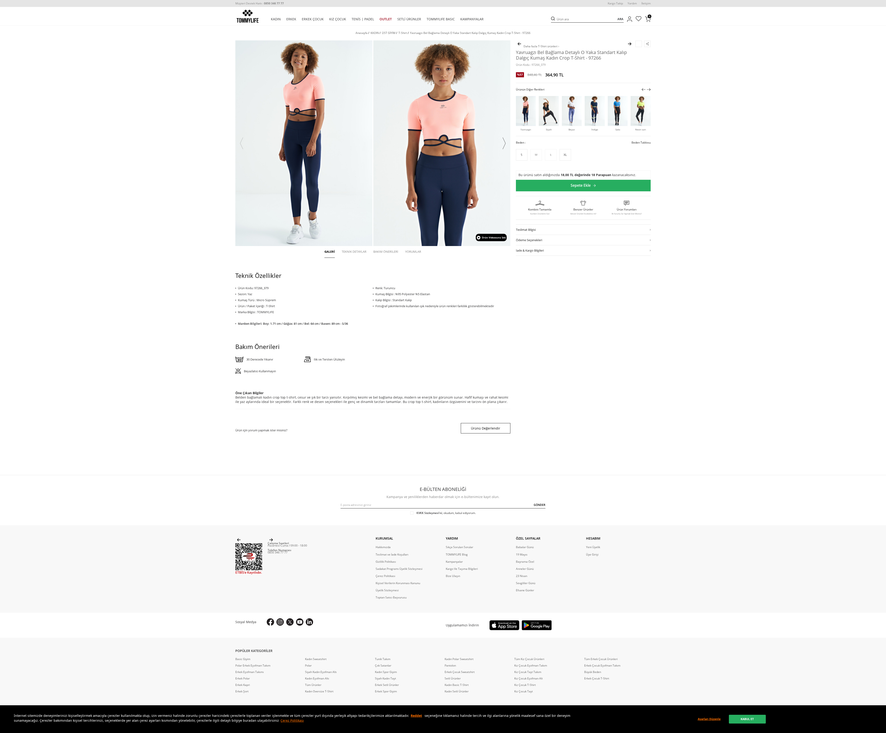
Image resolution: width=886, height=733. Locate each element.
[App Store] (504, 625)
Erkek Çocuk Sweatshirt (460, 672)
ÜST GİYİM (388, 33)
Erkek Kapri (242, 685)
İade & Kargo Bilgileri (530, 250)
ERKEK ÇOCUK (313, 19)
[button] (241, 143)
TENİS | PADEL (363, 19)
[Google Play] (537, 625)
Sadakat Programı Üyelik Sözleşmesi (399, 569)
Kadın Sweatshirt (315, 659)
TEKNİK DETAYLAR (354, 251)
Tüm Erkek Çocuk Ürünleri (601, 659)
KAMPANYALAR (472, 19)
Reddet (416, 715)
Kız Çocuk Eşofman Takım (530, 665)
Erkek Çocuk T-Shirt (596, 678)
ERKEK (291, 19)
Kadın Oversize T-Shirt (319, 691)
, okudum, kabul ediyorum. (446, 513)
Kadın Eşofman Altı (317, 678)
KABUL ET (747, 719)
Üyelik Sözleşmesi (387, 590)
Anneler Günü (525, 569)
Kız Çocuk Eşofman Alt (528, 678)
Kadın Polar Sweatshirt (459, 659)
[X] (290, 622)
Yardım (632, 3)
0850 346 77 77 (277, 552)
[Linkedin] (309, 622)
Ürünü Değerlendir (485, 428)
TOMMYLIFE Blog (457, 554)
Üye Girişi (592, 554)
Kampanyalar (454, 562)
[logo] (247, 16)
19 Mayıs (521, 554)
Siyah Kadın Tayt (385, 678)
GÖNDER (539, 505)
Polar (308, 665)
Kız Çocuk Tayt (523, 691)
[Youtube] (299, 622)
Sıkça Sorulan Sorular (459, 547)
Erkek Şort (241, 691)
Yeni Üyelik (593, 547)
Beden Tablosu (641, 142)
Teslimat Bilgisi (526, 230)
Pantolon (450, 665)
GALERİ (329, 251)
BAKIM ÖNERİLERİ (385, 251)
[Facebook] (270, 622)
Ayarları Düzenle (709, 719)
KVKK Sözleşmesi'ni (429, 513)
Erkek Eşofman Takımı (249, 672)
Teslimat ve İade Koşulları (392, 554)
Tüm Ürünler (313, 685)
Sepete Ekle (581, 185)
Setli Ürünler (453, 678)
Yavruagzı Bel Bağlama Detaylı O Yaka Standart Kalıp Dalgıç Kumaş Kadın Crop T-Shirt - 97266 (470, 33)
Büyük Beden (592, 672)
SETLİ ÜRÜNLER (409, 19)
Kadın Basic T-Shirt (457, 685)
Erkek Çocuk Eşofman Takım (602, 665)
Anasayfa (362, 33)
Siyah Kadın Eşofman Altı (321, 672)
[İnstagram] (280, 622)
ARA (620, 19)
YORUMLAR (413, 251)
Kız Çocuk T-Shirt (525, 685)
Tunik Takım (382, 659)
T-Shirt (402, 33)
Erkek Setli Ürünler (387, 685)
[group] (303, 143)
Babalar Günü (525, 547)
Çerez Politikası (292, 720)
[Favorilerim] (638, 19)
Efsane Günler (525, 590)
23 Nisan (521, 576)
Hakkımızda (383, 547)
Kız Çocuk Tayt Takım (527, 672)
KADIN (276, 19)
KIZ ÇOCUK (337, 19)
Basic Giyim (242, 659)
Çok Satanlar (383, 665)
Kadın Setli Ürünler (457, 691)
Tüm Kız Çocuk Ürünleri (529, 659)
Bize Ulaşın (453, 576)
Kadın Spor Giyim (386, 672)
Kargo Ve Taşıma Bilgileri (462, 569)
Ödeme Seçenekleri (529, 240)
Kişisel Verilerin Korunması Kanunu (398, 583)
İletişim (646, 3)
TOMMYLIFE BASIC (441, 19)
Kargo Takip (615, 3)
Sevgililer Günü (525, 583)
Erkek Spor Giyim (386, 691)
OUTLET (386, 19)
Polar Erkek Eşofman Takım (252, 665)
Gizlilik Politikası (386, 562)
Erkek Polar (242, 678)
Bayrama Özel (525, 562)
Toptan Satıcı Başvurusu (391, 597)
